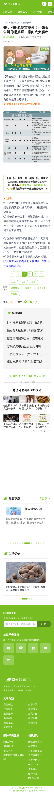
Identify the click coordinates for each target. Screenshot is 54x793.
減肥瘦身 (32, 709)
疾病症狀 (8, 704)
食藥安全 (27, 22)
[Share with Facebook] (31, 302)
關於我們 (8, 741)
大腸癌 (14, 294)
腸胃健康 (41, 288)
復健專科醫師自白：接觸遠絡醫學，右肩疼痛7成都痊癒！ (26, 339)
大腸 (23, 282)
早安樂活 (8, 727)
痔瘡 (33, 282)
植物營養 (32, 722)
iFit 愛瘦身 (33, 778)
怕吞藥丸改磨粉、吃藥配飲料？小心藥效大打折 (26, 331)
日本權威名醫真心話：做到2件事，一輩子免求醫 (26, 323)
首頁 (5, 22)
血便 (13, 282)
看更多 (43, 498)
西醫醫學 (15, 288)
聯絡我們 (8, 746)
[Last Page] (41, 274)
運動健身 (8, 713)
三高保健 (32, 713)
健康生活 (15, 22)
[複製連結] (37, 302)
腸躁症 (28, 288)
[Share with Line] (25, 302)
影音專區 (8, 718)
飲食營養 (8, 709)
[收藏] (11, 302)
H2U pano (33, 764)
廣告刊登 (8, 750)
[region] (27, 183)
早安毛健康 (34, 759)
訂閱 (43, 624)
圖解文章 (8, 722)
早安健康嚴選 (35, 750)
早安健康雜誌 (35, 755)
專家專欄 (32, 718)
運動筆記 (32, 769)
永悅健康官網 (35, 741)
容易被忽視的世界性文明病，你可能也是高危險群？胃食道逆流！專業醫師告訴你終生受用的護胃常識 (26, 347)
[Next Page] (35, 274)
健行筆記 (32, 773)
